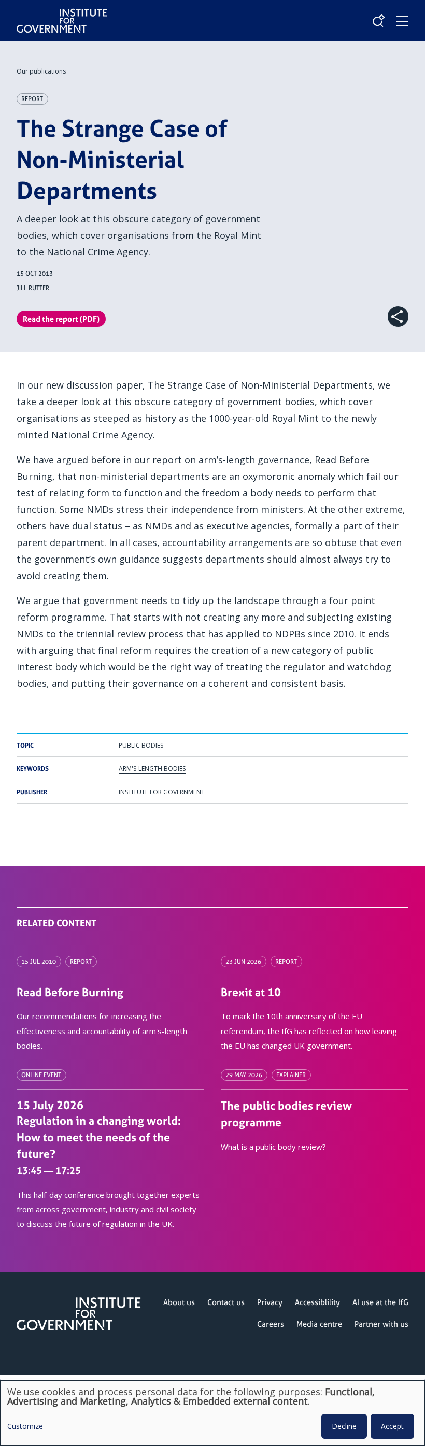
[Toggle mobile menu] (402, 21)
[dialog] (212, 1413)
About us (179, 1302)
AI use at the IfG (380, 1302)
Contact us (226, 1302)
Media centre (319, 1324)
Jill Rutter (33, 288)
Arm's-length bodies (152, 768)
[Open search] (378, 20)
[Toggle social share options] (398, 316)
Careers (270, 1324)
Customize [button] (25, 1427)
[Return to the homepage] (62, 12)
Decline (344, 1426)
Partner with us (381, 1324)
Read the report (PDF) (61, 318)
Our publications (41, 71)
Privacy (269, 1302)
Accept (392, 1426)
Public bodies (141, 745)
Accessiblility (317, 1302)
